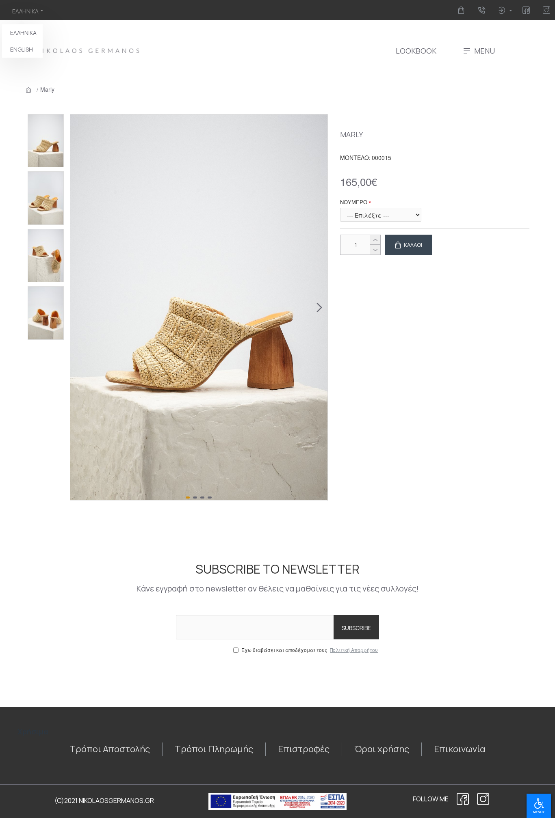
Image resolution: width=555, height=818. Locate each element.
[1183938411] (483, 10)
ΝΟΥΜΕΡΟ (353, 202)
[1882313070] (527, 10)
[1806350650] (483, 799)
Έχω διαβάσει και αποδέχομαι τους (309, 649)
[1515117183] (462, 10)
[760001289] (548, 10)
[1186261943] (463, 799)
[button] (78, 308)
